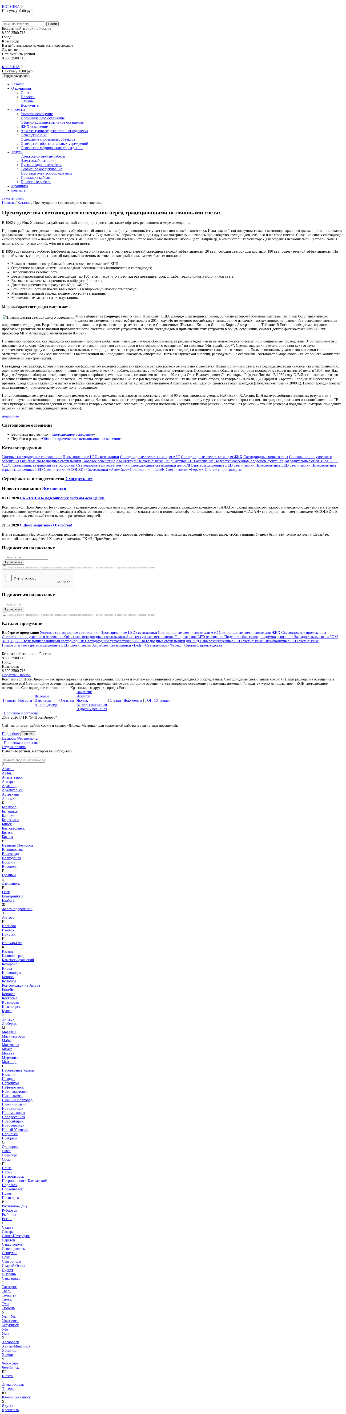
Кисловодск (11, 973)
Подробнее (11, 734)
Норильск (10, 1134)
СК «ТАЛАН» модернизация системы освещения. (62, 498)
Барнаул (8, 815)
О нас (25, 93)
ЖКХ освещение (34, 127)
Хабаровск (10, 1342)
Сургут (7, 1270)
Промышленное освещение (43, 118)
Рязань (7, 1219)
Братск (7, 832)
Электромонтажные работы (43, 156)
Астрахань (10, 794)
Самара (8, 1232)
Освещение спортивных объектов (48, 139)
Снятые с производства (203, 645)
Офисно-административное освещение (52, 122)
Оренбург (9, 1155)
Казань (7, 951)
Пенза (7, 1168)
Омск (6, 1151)
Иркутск (9, 934)
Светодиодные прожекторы (303, 632)
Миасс (7, 1049)
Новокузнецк (12, 1108)
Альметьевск (12, 777)
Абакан (8, 769)
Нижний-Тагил (14, 1104)
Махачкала (10, 1045)
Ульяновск (10, 1321)
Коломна (9, 981)
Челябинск (10, 1367)
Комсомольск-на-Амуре (21, 985)
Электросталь (13, 1384)
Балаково (9, 807)
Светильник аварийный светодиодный (53, 641)
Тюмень (8, 1308)
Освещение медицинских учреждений (52, 148)
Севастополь (12, 1244)
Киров (7, 968)
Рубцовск (9, 1210)
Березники (10, 820)
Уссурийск (10, 1325)
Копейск (9, 990)
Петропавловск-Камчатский (24, 1181)
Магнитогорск (13, 1036)
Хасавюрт (10, 1350)
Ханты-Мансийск (16, 1346)
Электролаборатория (37, 161)
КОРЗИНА (11, 6)
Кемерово (9, 964)
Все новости (54, 488)
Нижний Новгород (17, 1100)
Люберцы (9, 1024)
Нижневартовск (15, 1091)
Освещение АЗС (34, 135)
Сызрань (9, 1274)
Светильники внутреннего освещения (33, 637)
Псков (7, 1193)
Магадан (9, 1032)
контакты (18, 190)
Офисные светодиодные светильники (95, 637)
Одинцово (10, 1147)
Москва (8, 1053)
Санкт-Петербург (16, 1236)
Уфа (5, 1329)
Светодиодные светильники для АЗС (188, 632)
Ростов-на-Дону (15, 1206)
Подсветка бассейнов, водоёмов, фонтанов (259, 637)
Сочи (6, 1257)
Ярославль (10, 1410)
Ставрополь (11, 1261)
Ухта (5, 1333)
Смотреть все (79, 478)
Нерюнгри (10, 1083)
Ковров (8, 977)
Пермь (7, 1172)
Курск (7, 1011)
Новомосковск (13, 1113)
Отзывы (27, 101)
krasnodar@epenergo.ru (20, 738)
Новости (28, 97)
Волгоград (10, 854)
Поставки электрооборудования (46, 173)
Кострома (9, 998)
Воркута (8, 862)
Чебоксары (10, 1363)
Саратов (8, 1240)
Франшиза (19, 186)
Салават (8, 1227)
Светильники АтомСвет (89, 645)
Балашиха (10, 811)
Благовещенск (13, 828)
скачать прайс (13, 198)
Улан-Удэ (9, 1316)
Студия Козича (14, 747)
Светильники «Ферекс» (164, 645)
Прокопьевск (12, 1189)
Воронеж (9, 866)
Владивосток (12, 849)
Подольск (9, 1185)
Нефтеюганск (13, 1087)
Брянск (7, 837)
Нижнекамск (12, 1096)
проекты (18, 110)
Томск (7, 1299)
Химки (7, 1355)
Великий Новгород (17, 845)
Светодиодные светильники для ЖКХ (250, 632)
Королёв (8, 994)
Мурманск (10, 1057)
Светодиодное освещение (72, 434)
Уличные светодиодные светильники (70, 632)
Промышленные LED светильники (129, 632)
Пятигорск (10, 1198)
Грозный (9, 875)
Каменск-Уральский (18, 960)
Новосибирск (13, 1121)
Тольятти (9, 1295)
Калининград (13, 956)
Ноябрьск (9, 1138)
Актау (7, 773)
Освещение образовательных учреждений (54, 144)
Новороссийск (13, 1117)
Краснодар (10, 1002)
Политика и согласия (21, 713)
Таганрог (9, 1287)
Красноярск (11, 1007)
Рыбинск (9, 1215)
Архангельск (12, 790)
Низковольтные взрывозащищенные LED (36, 645)
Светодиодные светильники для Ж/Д (170, 641)
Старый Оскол (13, 1266)
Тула (5, 1304)
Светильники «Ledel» (127, 645)
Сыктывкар (11, 1278)
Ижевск (8, 930)
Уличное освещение (37, 114)
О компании (21, 88)
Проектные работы (36, 182)
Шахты (7, 1376)
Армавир (9, 786)
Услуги (17, 152)
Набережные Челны (18, 1070)
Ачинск (8, 799)
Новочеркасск (13, 1125)
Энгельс (8, 1389)
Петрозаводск (13, 1176)
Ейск (6, 892)
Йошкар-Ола (12, 943)
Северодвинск (13, 1249)
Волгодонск (11, 858)
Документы (30, 105)
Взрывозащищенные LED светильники (232, 641)
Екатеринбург (13, 896)
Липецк (8, 1019)
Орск (6, 1159)
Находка (8, 1079)
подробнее (10, 416)
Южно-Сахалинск (16, 1397)
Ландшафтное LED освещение (199, 637)
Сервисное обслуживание (41, 169)
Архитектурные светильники (150, 637)
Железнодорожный (17, 909)
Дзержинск (11, 883)
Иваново (9, 926)
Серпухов (9, 1253)
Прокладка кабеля (35, 177)
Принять (28, 734)
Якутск (7, 1406)
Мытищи (9, 1062)
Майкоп (8, 1041)
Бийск (7, 824)
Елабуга (8, 900)
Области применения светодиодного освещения (81, 439)
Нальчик (9, 1074)
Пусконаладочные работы (41, 165)
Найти (52, 24)
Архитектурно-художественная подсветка (54, 131)
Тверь (6, 1291)
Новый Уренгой (15, 1130)
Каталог (17, 84)
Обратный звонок (16, 675)
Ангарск (9, 782)
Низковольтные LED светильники (291, 641)
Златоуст (9, 917)
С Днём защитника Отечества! (46, 525)
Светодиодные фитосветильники (112, 641)
